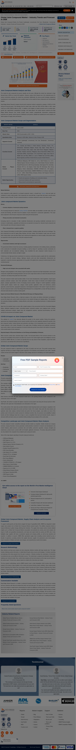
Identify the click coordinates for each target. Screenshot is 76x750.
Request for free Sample (38, 389)
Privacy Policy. (53, 384)
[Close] (62, 358)
